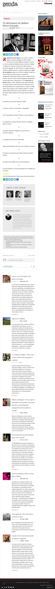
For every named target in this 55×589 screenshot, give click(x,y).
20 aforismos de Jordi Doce (9, 199)
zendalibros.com (24, 281)
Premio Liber (42, 585)
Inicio (4, 12)
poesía (28, 28)
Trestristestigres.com (20, 582)
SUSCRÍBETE (33, 1)
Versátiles (12, 29)
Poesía (8, 12)
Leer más (14, 314)
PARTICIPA (38, 1)
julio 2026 (42, 137)
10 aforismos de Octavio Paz (18, 199)
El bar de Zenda (48, 108)
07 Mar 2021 (5, 28)
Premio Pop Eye (49, 585)
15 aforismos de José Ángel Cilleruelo (27, 200)
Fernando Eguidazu (24, 541)
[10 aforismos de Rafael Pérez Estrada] (19, 43)
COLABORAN (27, 1)
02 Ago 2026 (47, 110)
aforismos (24, 28)
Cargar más (19, 575)
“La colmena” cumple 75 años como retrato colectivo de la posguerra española (23, 357)
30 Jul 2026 (47, 119)
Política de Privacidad (34, 582)
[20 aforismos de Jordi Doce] (9, 194)
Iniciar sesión (31, 255)
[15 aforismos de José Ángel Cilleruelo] (27, 194)
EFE (20, 362)
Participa (44, 582)
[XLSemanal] (48, 3)
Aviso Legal (27, 582)
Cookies (40, 582)
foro (20, 238)
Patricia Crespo (24, 440)
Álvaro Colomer (23, 413)
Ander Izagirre (23, 321)
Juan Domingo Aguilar (14, 28)
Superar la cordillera (18, 319)
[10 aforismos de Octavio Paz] (18, 194)
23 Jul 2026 (47, 128)
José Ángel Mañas (24, 519)
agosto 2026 (43, 134)
